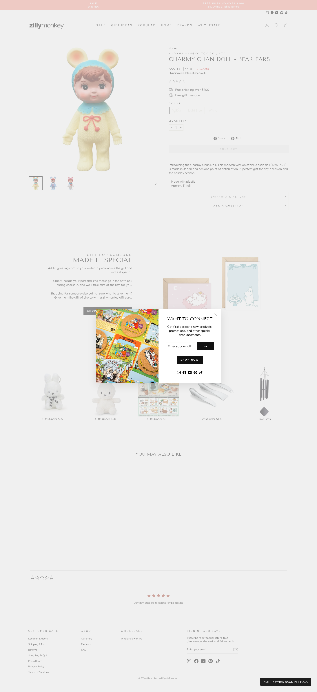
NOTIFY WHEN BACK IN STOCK (285, 681)
